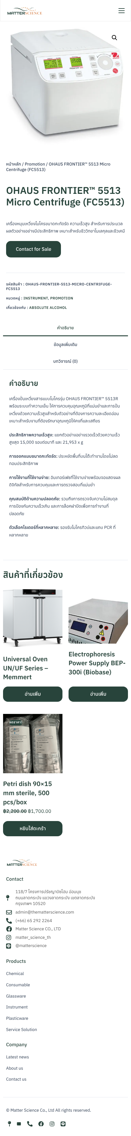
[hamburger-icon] (122, 10)
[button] (114, 37)
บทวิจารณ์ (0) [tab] (65, 361)
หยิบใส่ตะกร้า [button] (33, 829)
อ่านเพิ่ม (33, 694)
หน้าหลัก (13, 164)
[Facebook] (41, 1123)
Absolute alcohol (48, 308)
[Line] (63, 1123)
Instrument (35, 298)
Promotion (35, 164)
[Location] (9, 1123)
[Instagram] (52, 1123)
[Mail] (19, 1123)
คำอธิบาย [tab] (65, 327)
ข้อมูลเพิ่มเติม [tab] (65, 344)
